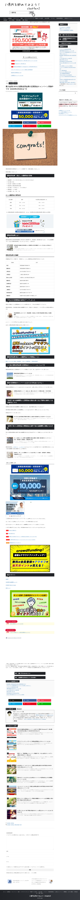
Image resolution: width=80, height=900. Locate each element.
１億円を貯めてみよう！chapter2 (40, 896)
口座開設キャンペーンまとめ (17, 75)
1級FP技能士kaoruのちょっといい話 (14, 688)
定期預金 (10, 18)
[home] (16, 721)
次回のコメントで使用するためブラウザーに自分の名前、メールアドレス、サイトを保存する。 (26, 866)
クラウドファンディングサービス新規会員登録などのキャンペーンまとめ (33, 741)
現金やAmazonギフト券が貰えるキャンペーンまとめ (26, 60)
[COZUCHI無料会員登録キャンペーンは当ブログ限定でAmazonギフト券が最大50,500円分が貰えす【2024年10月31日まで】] (30, 38)
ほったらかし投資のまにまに (65, 71)
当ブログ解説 (11, 20)
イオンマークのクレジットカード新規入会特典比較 (22, 69)
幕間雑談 (5, 20)
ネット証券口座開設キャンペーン (65, 112)
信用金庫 (8, 823)
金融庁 (7, 579)
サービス (53, 18)
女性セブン (42, 715)
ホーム (5, 18)
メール (7, 856)
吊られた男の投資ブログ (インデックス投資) (15, 694)
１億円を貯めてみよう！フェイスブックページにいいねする (22, 539)
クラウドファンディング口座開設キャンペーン (68, 115)
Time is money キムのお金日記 (66, 74)
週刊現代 (37, 715)
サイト (7, 861)
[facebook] (15, 721)
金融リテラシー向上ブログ (65, 28)
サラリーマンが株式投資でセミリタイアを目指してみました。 (19, 685)
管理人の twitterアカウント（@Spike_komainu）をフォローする (23, 536)
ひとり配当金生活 (63, 70)
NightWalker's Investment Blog (13, 693)
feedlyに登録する (12, 530)
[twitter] (13, 721)
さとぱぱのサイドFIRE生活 (65, 27)
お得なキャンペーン (68, 18)
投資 (21, 18)
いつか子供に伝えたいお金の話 (13, 690)
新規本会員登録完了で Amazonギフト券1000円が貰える (25, 66)
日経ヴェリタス (50, 715)
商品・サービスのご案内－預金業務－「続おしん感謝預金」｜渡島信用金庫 (22, 361)
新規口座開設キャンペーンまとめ (16, 623)
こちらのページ (71, 83)
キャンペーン (16, 18)
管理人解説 (18, 20)
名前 (7, 851)
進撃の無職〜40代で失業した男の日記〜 (68, 82)
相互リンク (8, 588)
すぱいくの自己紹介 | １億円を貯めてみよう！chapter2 (35, 719)
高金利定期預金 (59, 18)
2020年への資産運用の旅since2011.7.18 (67, 79)
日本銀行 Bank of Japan (11, 585)
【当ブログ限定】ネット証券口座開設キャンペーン (20, 632)
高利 (21, 824)
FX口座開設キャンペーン (63, 113)
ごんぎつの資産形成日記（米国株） (67, 30)
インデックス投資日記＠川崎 (12, 687)
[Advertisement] (16, 650)
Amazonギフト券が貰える (20, 63)
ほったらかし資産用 (64, 80)
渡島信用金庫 (17, 824)
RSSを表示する (11, 533)
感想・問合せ (25, 20)
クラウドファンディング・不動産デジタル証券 (33, 18)
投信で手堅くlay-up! (11, 691)
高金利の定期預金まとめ (16, 72)
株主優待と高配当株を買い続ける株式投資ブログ (16, 684)
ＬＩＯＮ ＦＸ (22, 447)
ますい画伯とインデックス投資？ (66, 65)
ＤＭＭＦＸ (15, 447)
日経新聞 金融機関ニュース (11, 582)
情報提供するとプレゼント (15, 542)
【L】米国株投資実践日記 (65, 73)
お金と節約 (47, 18)
